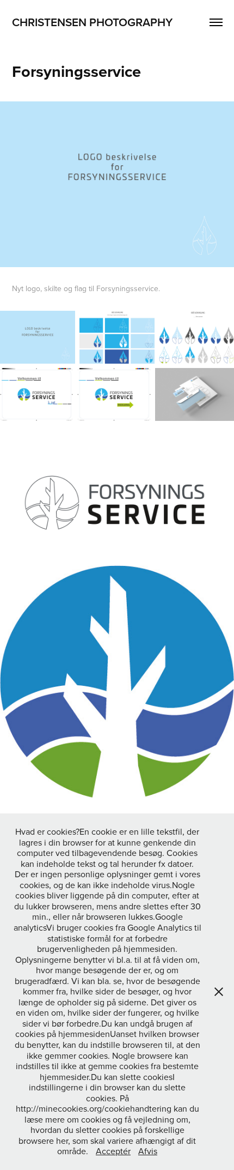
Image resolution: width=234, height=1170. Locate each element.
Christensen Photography (92, 22)
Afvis (147, 1151)
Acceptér (113, 1151)
